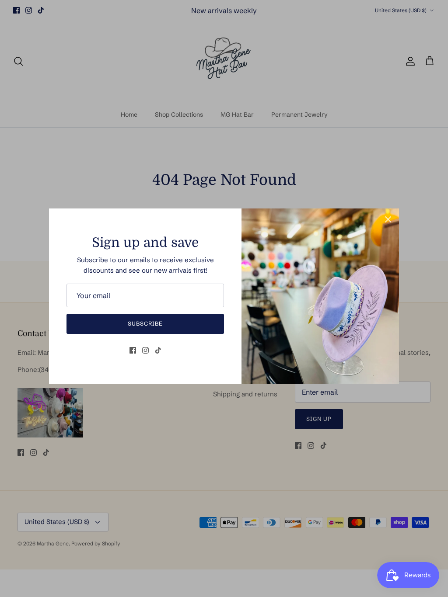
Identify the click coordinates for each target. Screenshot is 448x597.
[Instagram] (145, 350)
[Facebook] (133, 350)
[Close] (388, 219)
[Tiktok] (158, 350)
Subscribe (145, 323)
